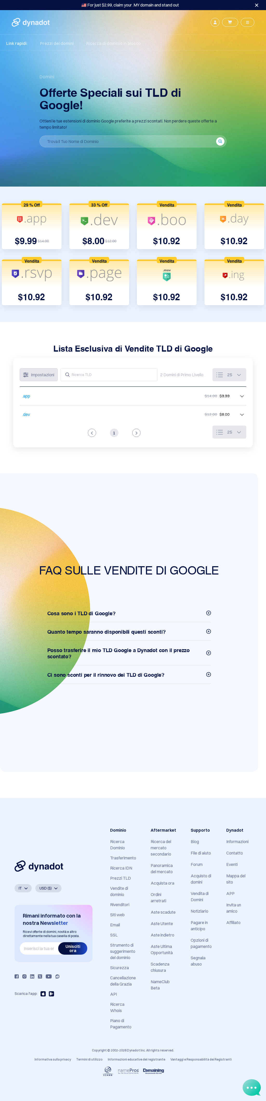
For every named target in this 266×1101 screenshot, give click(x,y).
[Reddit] (57, 976)
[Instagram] (24, 976)
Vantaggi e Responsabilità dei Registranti (201, 1059)
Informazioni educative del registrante (136, 1059)
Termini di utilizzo (89, 1059)
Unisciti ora (72, 948)
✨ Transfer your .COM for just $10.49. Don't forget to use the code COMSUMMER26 (130, 5)
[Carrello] (230, 22)
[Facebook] (17, 976)
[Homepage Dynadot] (31, 22)
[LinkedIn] (32, 976)
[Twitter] (40, 976)
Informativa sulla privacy (53, 1059)
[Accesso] (215, 22)
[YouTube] (49, 976)
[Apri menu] (247, 22)
